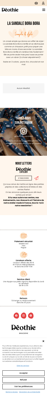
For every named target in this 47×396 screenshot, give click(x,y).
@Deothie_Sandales (23, 136)
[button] (43, 341)
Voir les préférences (23, 386)
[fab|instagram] (23, 131)
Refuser (23, 379)
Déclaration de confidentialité (29, 392)
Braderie (23, 333)
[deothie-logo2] (10, 10)
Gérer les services (23, 366)
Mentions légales (12, 392)
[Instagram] (23, 316)
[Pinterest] (31, 316)
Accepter (23, 373)
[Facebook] (16, 316)
